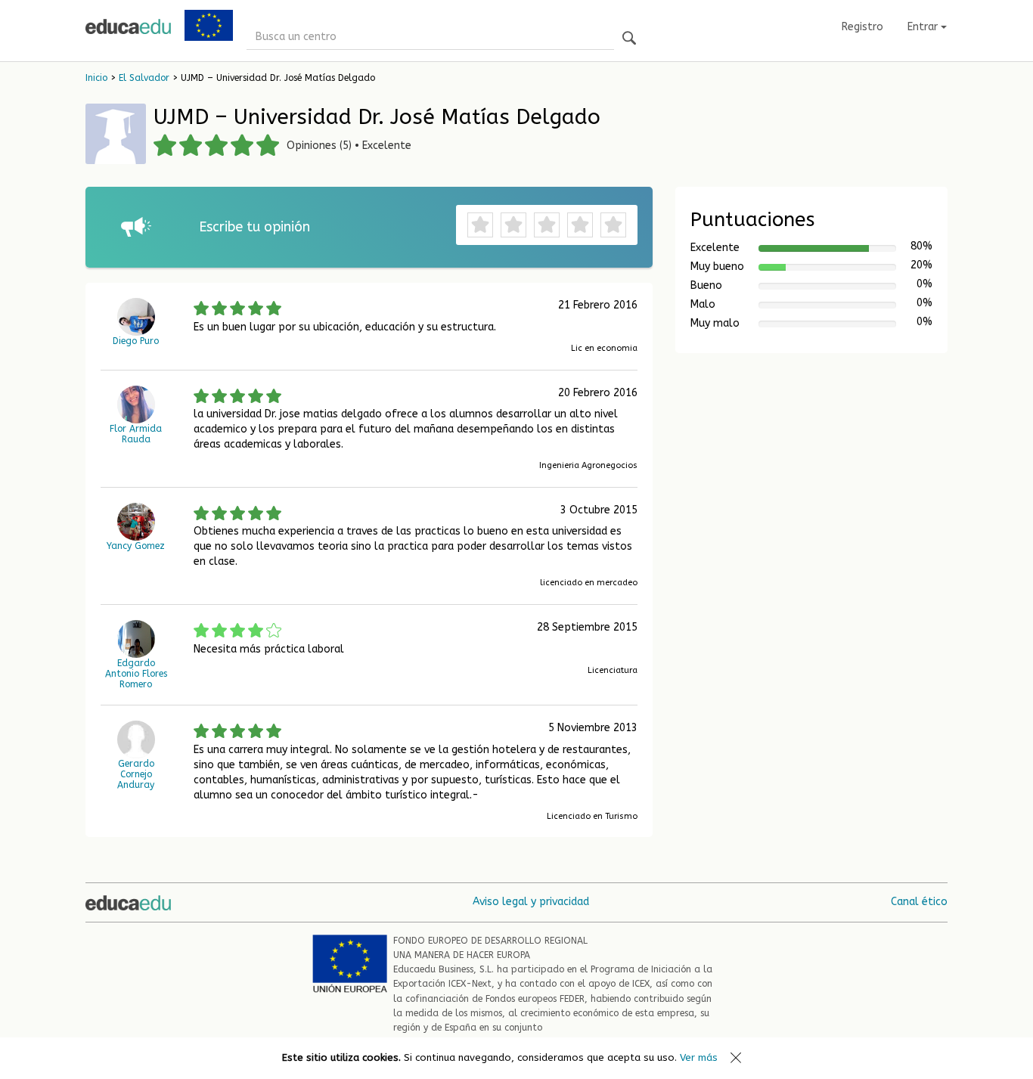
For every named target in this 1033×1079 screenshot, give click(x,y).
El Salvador (144, 78)
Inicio (96, 78)
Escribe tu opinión (254, 227)
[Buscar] (629, 39)
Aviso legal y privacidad (531, 901)
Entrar (924, 26)
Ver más (699, 1057)
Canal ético (919, 901)
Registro (862, 26)
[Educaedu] (128, 26)
